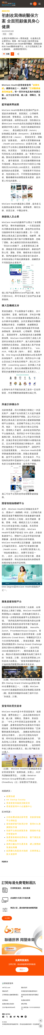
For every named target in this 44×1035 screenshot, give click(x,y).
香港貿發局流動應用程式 (29, 991)
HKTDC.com (6, 987)
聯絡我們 (5, 991)
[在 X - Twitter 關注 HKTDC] (7, 1017)
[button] (39, 3)
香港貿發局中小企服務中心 (19, 806)
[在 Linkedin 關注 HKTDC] (11, 1017)
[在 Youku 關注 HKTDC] (26, 1017)
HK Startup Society (15, 800)
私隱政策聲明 (25, 1000)
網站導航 (24, 1004)
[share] (40, 1020)
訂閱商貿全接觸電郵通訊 (10, 995)
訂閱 (8, 918)
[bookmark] (40, 1026)
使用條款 (5, 1000)
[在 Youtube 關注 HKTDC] (22, 1017)
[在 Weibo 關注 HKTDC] (14, 1017)
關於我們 (24, 987)
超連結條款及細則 (8, 1004)
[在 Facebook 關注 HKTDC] (3, 1017)
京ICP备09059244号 (8, 1007)
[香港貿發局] (22, 984)
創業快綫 (10, 796)
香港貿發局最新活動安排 (18, 803)
